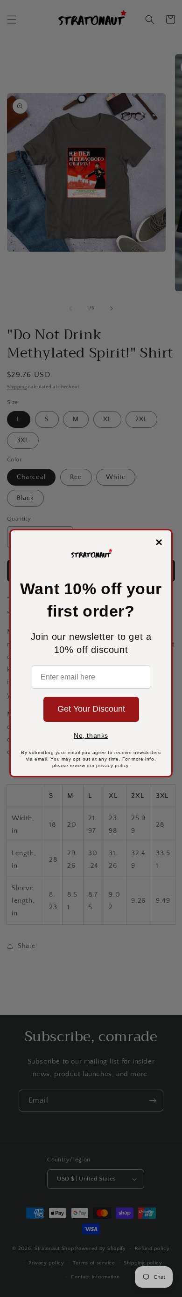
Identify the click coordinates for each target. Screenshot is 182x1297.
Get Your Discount (91, 709)
